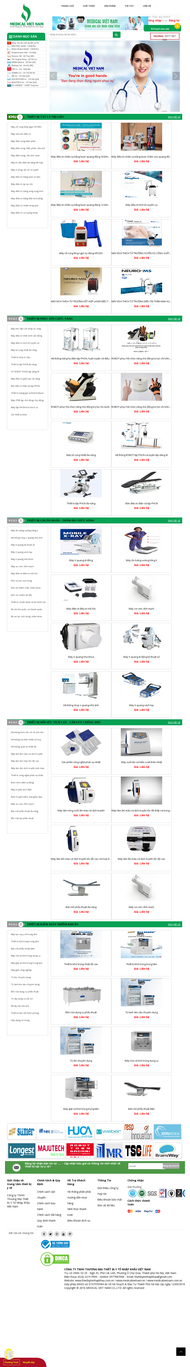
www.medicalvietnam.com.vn (164, 1280)
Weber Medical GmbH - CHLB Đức (25, 49)
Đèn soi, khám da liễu (21, 595)
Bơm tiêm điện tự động (22, 782)
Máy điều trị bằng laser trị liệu (25, 176)
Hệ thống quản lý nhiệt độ (23, 746)
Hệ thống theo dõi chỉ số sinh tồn (27, 732)
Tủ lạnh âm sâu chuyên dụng (141, 1012)
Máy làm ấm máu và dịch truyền (27, 753)
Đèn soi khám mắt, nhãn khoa (25, 587)
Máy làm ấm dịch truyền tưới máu (27, 768)
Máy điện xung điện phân (23, 141)
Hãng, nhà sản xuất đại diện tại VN (25, 43)
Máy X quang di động (81, 560)
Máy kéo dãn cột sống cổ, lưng (26, 328)
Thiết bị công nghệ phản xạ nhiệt (27, 775)
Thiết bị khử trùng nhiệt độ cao (81, 964)
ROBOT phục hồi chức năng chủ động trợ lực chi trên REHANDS (146, 406)
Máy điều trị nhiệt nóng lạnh (25, 205)
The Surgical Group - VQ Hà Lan (24, 59)
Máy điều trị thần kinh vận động (26, 335)
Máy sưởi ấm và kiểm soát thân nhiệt (141, 762)
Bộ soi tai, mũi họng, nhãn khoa (26, 616)
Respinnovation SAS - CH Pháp (23, 53)
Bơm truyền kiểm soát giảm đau (26, 796)
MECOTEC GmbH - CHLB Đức (23, 46)
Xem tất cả (174, 117)
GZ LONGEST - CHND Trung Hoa (24, 85)
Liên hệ (147, 5)
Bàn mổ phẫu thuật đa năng (24, 811)
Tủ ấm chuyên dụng (81, 1060)
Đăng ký (174, 20)
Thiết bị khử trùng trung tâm (141, 964)
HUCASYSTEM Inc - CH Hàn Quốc (25, 79)
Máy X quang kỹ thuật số (23, 544)
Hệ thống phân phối (79, 1191)
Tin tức (129, 5)
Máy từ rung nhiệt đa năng (24, 350)
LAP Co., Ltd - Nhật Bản (21, 69)
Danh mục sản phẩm (23, 38)
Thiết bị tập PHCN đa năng (24, 364)
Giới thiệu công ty (107, 1188)
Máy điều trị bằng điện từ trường (27, 198)
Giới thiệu (89, 5)
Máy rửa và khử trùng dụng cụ (141, 1060)
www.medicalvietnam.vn (130, 1280)
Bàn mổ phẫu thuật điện (141, 1108)
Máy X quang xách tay (21, 552)
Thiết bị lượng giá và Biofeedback (27, 393)
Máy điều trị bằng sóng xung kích (27, 191)
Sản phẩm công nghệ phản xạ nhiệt (81, 762)
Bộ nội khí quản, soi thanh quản (26, 609)
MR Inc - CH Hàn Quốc (20, 76)
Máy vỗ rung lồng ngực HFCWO (26, 126)
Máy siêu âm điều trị (21, 133)
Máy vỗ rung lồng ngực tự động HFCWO (81, 253)
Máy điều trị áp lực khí (22, 184)
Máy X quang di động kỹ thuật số (141, 656)
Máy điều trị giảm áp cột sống (25, 378)
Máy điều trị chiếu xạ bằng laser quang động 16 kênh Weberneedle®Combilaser (96, 156)
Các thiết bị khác (19, 414)
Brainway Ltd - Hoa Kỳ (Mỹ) (22, 65)
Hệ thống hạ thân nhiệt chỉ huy (26, 739)
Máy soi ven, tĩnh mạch (22, 566)
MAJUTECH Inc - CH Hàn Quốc (24, 82)
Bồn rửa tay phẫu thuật (22, 818)
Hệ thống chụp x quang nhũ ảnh (26, 537)
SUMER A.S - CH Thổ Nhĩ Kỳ (23, 73)
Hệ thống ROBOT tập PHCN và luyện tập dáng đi (141, 455)
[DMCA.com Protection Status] (55, 1259)
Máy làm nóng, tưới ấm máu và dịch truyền (81, 810)
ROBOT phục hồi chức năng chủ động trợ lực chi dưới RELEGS (84, 406)
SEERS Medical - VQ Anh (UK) (23, 62)
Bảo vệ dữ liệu (106, 1205)
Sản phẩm (110, 5)
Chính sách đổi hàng (49, 1215)
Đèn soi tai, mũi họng (21, 580)
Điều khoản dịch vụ (78, 1220)
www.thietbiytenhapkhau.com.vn (94, 1280)
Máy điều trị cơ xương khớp (24, 212)
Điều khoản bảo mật (109, 1199)
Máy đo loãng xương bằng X (24, 530)
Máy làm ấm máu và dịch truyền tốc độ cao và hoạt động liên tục (86, 858)
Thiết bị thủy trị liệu (20, 357)
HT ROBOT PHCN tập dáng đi (25, 371)
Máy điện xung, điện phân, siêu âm (28, 148)
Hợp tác (102, 1193)
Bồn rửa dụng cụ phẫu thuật (81, 1012)
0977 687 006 (165, 37)
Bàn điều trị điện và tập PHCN (25, 385)
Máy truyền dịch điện (21, 789)
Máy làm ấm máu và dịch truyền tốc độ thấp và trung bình (143, 810)
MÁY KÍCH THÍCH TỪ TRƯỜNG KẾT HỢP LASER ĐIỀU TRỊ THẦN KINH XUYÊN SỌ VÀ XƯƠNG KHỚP (103, 301)
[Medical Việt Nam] (27, 14)
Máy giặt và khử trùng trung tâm (81, 1108)
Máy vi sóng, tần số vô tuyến (25, 169)
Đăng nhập (154, 20)
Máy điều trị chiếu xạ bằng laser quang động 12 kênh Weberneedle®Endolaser (95, 204)
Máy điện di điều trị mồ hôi (24, 573)
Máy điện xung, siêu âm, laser (25, 155)
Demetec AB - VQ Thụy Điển (22, 56)
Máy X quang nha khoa (22, 559)
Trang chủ (67, 5)
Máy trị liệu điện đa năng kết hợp (27, 162)
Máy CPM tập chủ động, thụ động (27, 400)
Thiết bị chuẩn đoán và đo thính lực (28, 602)
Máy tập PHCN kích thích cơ (24, 407)
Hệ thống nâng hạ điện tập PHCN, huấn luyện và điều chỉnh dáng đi (88, 358)
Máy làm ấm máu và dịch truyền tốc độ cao (141, 858)
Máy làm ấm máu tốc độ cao (25, 760)
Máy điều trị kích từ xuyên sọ (142, 204)
